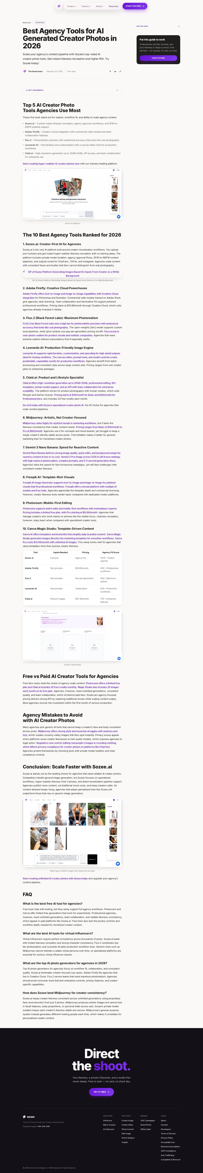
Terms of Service (168, 1133)
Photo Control (128, 1129)
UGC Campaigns (148, 1120)
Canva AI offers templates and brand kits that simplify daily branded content (64, 534)
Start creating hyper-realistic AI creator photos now (51, 163)
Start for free (133, 6)
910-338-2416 (44, 1126)
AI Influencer (108, 1129)
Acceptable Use (168, 1142)
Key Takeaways (35, 90)
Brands (99, 6)
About (163, 1120)
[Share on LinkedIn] (115, 71)
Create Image (127, 1120)
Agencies (39, 23)
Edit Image (126, 1133)
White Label (146, 1129)
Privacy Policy (167, 1138)
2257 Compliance (168, 1151)
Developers (166, 1129)
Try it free (99, 1092)
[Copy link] (120, 71)
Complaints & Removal (170, 1159)
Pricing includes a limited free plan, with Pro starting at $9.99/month (60, 512)
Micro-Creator (109, 1125)
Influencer (107, 1120)
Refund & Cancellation (170, 1146)
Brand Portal (146, 1125)
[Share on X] (110, 71)
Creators (71, 6)
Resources (113, 6)
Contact (164, 1125)
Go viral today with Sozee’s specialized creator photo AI (53, 405)
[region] (72, 578)
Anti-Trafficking (167, 1155)
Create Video (127, 1125)
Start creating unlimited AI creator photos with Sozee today (55, 878)
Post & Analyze (128, 1138)
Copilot (125, 1142)
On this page (142, 26)
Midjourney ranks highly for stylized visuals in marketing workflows (59, 423)
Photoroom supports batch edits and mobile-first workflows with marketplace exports (70, 508)
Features (85, 6)
